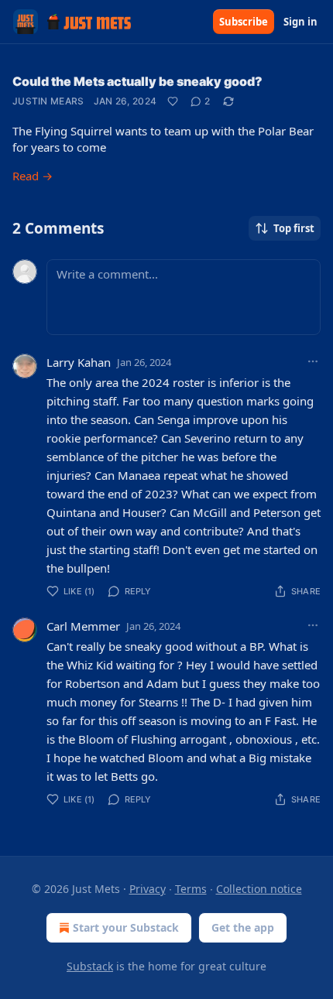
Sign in (300, 22)
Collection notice (259, 888)
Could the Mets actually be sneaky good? (137, 81)
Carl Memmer (83, 626)
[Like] (173, 101)
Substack (90, 966)
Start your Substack (126, 927)
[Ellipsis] (312, 361)
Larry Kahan (78, 362)
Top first (293, 228)
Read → (32, 175)
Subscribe (243, 22)
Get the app (242, 927)
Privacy (147, 888)
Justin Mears (48, 101)
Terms (191, 888)
